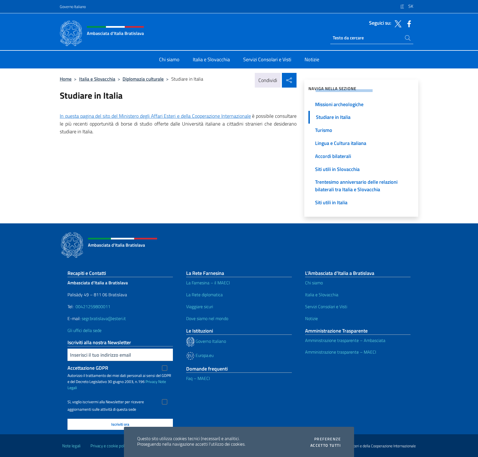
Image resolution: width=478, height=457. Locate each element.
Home (66, 78)
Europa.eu (204, 355)
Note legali (71, 446)
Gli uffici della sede (84, 330)
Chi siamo (314, 282)
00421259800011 (93, 306)
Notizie (311, 318)
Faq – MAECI (198, 378)
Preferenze (327, 439)
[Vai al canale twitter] (396, 23)
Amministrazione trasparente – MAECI (340, 352)
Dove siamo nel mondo (207, 318)
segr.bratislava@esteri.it (104, 318)
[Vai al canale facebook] (407, 23)
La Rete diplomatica (204, 294)
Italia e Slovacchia (97, 78)
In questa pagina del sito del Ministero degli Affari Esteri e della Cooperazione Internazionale (155, 116)
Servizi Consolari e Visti (326, 306)
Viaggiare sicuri (199, 306)
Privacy (151, 381)
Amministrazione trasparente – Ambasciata (345, 340)
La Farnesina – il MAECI (208, 282)
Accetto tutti (325, 445)
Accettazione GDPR (87, 368)
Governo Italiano (73, 6)
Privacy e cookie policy (109, 446)
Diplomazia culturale (143, 78)
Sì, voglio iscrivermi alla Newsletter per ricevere (105, 402)
